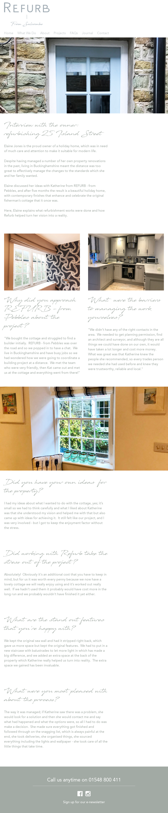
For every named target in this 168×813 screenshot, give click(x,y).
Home (8, 33)
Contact (103, 33)
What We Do (26, 33)
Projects (60, 33)
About (45, 33)
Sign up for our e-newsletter (84, 802)
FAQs (74, 33)
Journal (87, 33)
